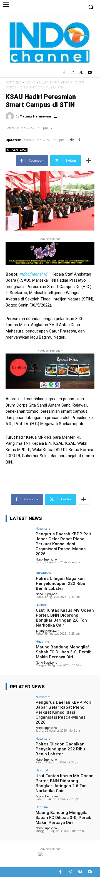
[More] (88, 160)
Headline (42, 641)
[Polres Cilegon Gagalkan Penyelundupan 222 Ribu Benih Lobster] (19, 581)
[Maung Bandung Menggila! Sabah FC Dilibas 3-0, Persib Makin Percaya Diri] (19, 650)
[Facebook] (64, 73)
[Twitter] (81, 73)
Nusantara (49, 82)
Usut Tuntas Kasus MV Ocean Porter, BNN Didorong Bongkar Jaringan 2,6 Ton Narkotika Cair (65, 618)
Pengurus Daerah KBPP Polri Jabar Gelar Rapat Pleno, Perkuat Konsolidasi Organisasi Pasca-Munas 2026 (64, 544)
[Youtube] (89, 73)
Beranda (14, 82)
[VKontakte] (80, 872)
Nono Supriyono (46, 559)
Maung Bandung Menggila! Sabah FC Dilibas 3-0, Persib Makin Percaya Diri (64, 652)
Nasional (42, 604)
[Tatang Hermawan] (11, 116)
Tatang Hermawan (35, 116)
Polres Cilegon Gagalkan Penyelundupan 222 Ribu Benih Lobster (60, 583)
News (30, 82)
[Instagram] (72, 73)
